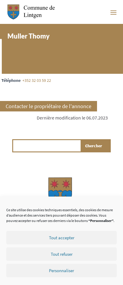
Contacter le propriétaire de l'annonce (48, 106)
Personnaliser (61, 270)
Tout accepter (61, 237)
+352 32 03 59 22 (36, 80)
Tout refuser (62, 254)
